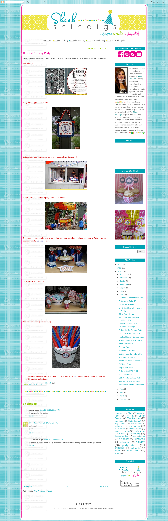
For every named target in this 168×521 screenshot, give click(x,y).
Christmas (118, 413)
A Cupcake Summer (126, 305)
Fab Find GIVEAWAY (127, 351)
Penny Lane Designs (106, 508)
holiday (140, 441)
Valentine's (119, 421)
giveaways (140, 439)
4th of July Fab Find (126, 314)
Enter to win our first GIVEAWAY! (132, 385)
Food (117, 416)
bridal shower (120, 429)
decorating (136, 434)
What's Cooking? (134, 421)
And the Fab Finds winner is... (130, 334)
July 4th (130, 416)
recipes (117, 451)
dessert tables (121, 436)
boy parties (134, 426)
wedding (118, 453)
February (123, 399)
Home (66, 486)
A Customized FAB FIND (128, 371)
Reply (31, 416)
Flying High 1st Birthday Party (130, 330)
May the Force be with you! (129, 381)
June (122, 295)
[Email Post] (53, 382)
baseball (32, 384)
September (124, 284)
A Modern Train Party (127, 357)
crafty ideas (139, 431)
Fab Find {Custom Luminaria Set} (131, 337)
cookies (117, 431)
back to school (136, 423)
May (121, 389)
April (122, 392)
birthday (39, 384)
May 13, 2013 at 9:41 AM (54, 440)
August (122, 288)
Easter (139, 413)
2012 (119, 264)
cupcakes (122, 434)
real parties (135, 448)
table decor (133, 450)
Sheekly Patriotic (125, 347)
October (123, 281)
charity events (135, 429)
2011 (119, 268)
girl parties (124, 439)
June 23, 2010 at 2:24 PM (48, 423)
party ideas (130, 445)
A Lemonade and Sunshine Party (131, 298)
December (124, 274)
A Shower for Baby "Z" (127, 301)
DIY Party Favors (125, 364)
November (124, 278)
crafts (126, 431)
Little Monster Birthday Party (130, 378)
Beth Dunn (33, 423)
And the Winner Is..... (127, 374)
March (122, 396)
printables (119, 448)
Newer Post (27, 486)
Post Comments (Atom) (43, 491)
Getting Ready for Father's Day (130, 354)
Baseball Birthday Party (128, 323)
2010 (119, 271)
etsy (134, 436)
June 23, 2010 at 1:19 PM (50, 410)
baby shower (120, 424)
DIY (129, 413)
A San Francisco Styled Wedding (131, 340)
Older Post (104, 486)
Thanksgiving (133, 418)
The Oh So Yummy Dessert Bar (131, 361)
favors (142, 436)
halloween (124, 442)
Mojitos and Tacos (126, 368)
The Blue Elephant (126, 344)
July (121, 291)
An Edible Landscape (127, 327)
